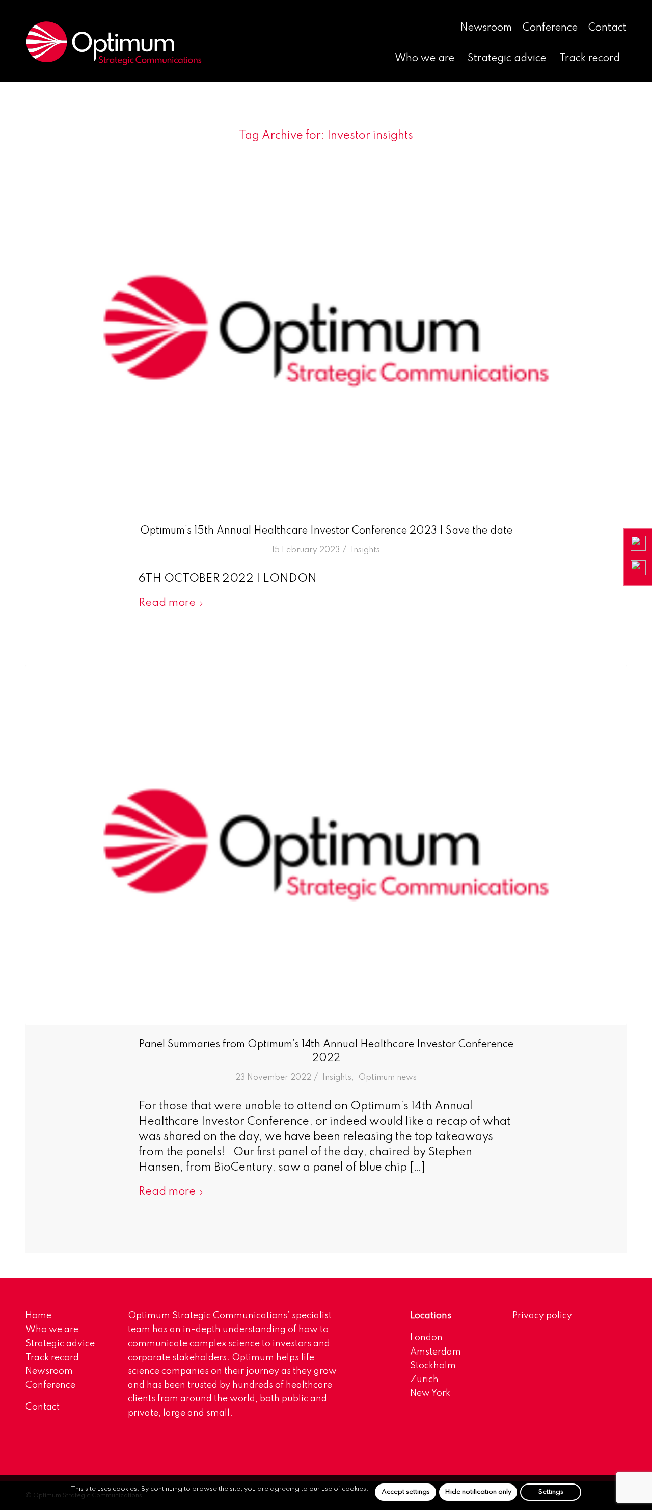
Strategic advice (60, 1343)
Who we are (51, 1329)
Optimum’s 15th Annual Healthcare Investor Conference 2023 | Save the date (326, 531)
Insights (365, 550)
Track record (52, 1357)
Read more (167, 603)
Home (38, 1315)
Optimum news (388, 1078)
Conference (550, 28)
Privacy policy (542, 1315)
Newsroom (486, 28)
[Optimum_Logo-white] (113, 43)
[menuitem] (486, 28)
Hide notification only (478, 1492)
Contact (607, 28)
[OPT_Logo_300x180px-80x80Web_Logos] (326, 331)
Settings (550, 1492)
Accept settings (406, 1492)
